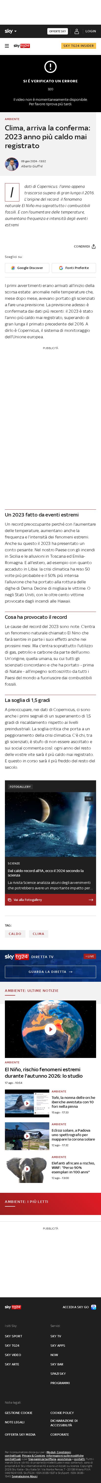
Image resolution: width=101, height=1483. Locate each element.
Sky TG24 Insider (78, 46)
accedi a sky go (76, 1307)
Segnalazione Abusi (25, 1476)
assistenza (64, 1459)
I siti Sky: (11, 1326)
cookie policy (62, 1413)
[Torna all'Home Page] (22, 45)
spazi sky (58, 1374)
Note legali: (13, 1402)
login (91, 31)
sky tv (55, 1336)
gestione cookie (18, 1413)
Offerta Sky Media (20, 1434)
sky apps (57, 1345)
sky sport (13, 1336)
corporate (59, 1434)
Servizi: (55, 1326)
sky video (13, 1355)
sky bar (56, 1364)
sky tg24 (12, 1345)
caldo (15, 934)
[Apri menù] (7, 45)
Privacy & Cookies (33, 1455)
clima (38, 934)
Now (54, 1355)
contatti (79, 1459)
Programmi (60, 1383)
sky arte (12, 1364)
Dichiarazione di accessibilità (63, 1423)
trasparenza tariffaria (42, 1459)
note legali (14, 1422)
